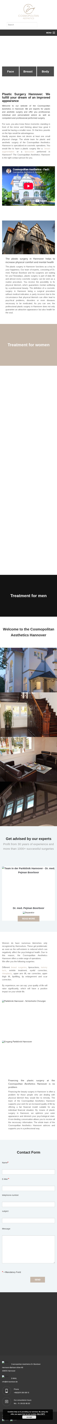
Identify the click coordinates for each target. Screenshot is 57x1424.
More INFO (41, 1414)
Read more (28, 918)
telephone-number (10, 1195)
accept (29, 1417)
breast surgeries (19, 967)
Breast (28, 71)
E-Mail (5, 1179)
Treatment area (28, 387)
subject (5, 1211)
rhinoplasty (7, 973)
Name (5, 1162)
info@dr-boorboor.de (10, 1382)
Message (6, 1229)
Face (10, 71)
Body (45, 71)
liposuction (29, 151)
